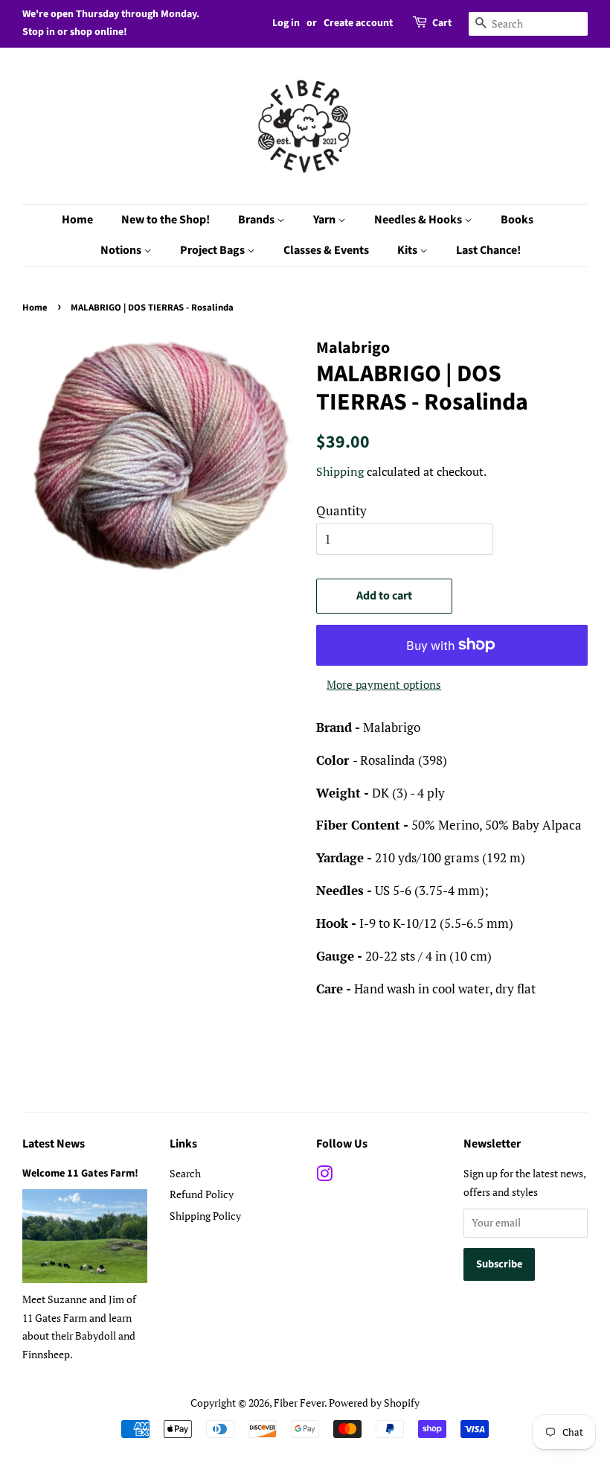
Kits (408, 250)
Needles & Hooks (419, 219)
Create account (358, 23)
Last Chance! (488, 250)
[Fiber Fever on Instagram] (324, 1176)
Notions (122, 250)
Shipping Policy (205, 1216)
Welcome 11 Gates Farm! (80, 1173)
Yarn (325, 219)
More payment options (384, 684)
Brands (257, 219)
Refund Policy (202, 1194)
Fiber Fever (299, 1402)
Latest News (53, 1144)
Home (77, 219)
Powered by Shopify (374, 1402)
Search (185, 1173)
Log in (286, 23)
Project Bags (213, 250)
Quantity (341, 510)
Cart (442, 23)
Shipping (340, 471)
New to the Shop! (165, 219)
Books (517, 219)
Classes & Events (326, 250)
